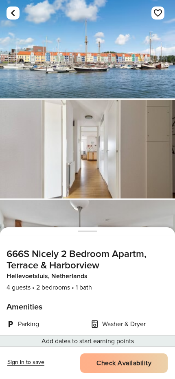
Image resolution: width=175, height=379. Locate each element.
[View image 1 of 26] (87, 49)
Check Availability (123, 363)
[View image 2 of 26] (87, 149)
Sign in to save (25, 362)
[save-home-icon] (157, 13)
